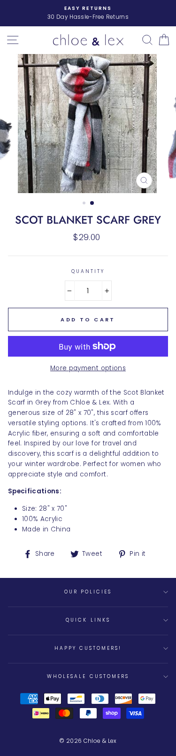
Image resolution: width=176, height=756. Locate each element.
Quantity (88, 271)
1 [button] (85, 204)
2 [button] (92, 203)
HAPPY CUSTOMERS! (88, 648)
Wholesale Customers (88, 676)
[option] (88, 13)
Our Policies (88, 591)
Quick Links (88, 620)
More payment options (88, 368)
